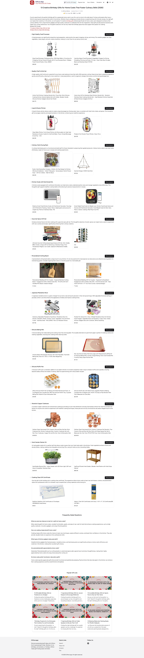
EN (110, 2)
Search (61, 643)
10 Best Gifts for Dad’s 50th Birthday (40, 30)
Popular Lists (81, 2)
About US (61, 645)
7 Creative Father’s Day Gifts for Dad (40, 28)
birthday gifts (70, 21)
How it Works (90, 2)
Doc (60, 650)
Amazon (61, 648)
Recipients (99, 2)
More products (109, 34)
